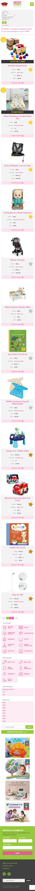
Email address (7, 844)
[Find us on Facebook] (9, 874)
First (3, 618)
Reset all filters (5, 25)
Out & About (19, 172)
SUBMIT (17, 853)
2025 (4, 702)
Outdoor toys (19, 458)
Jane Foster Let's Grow (17, 354)
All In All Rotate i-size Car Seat (17, 166)
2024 (4, 705)
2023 (4, 708)
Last (16, 618)
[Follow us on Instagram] (4, 874)
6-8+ (4, 694)
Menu (31, 3)
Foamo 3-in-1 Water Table (17, 451)
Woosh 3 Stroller (17, 260)
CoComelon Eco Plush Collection (18, 213)
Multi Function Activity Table (17, 307)
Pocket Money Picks (18, 219)
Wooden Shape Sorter (17, 66)
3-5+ (4, 692)
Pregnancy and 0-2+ (8, 689)
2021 (4, 713)
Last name (22, 837)
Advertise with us (8, 866)
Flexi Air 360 (17, 595)
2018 (4, 721)
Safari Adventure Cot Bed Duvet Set (17, 117)
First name (6, 837)
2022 (4, 710)
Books (20, 554)
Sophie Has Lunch (17, 548)
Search (29, 727)
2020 (4, 716)
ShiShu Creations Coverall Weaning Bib (17, 403)
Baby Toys (20, 72)
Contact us (6, 868)
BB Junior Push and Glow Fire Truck (17, 499)
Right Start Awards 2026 (10, 863)
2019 (4, 718)
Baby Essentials (19, 125)
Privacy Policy (17, 885)
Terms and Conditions (8, 885)
